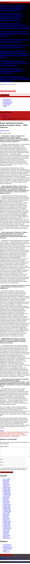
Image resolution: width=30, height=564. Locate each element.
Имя (1, 459)
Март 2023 (6, 536)
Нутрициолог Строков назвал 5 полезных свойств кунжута (13, 46)
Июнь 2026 (6, 481)
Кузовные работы (8, 102)
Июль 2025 (6, 497)
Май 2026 (5, 483)
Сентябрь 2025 (7, 494)
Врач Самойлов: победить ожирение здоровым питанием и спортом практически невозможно (15, 26)
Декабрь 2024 (7, 507)
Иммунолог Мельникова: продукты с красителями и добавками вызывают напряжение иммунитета (11, 17)
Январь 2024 (6, 522)
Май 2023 (5, 533)
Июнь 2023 (6, 532)
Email (2, 462)
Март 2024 (6, 519)
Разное (5, 106)
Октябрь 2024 (7, 510)
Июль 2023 (6, 531)
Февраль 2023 (7, 538)
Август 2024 (6, 512)
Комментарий (4, 446)
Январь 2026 (6, 488)
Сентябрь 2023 (7, 528)
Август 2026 (6, 479)
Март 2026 (6, 486)
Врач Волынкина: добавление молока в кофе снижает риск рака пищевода (15, 33)
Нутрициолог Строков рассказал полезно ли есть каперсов (14, 40)
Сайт (1, 465)
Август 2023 (6, 529)
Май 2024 (5, 517)
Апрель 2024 (6, 518)
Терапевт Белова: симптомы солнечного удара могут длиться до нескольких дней (14, 63)
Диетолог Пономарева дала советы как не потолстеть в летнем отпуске (12, 71)
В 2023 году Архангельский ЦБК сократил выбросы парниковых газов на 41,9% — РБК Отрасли (14, 432)
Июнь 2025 (6, 498)
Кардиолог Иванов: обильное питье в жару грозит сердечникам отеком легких (14, 79)
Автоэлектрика (7, 99)
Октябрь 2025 (7, 493)
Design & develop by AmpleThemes (18, 562)
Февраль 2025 (7, 504)
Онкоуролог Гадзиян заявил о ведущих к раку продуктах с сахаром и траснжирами (13, 8)
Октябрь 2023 (7, 526)
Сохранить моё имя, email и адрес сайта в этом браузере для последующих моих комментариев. (13, 468)
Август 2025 (6, 495)
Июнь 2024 (6, 515)
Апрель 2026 (6, 484)
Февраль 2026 (7, 487)
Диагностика (6, 100)
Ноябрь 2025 (6, 491)
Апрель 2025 (6, 501)
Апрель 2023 (6, 535)
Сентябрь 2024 (7, 511)
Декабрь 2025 (7, 490)
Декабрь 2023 (7, 524)
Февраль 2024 (7, 521)
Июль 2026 (6, 480)
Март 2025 (6, 502)
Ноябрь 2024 (6, 508)
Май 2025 (5, 500)
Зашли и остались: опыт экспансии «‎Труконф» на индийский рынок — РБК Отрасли (13, 435)
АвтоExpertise (8, 90)
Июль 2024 (6, 514)
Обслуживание (7, 103)
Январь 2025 (6, 505)
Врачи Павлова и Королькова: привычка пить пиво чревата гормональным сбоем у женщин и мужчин (14, 54)
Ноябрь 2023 (6, 525)
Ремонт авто (6, 104)
